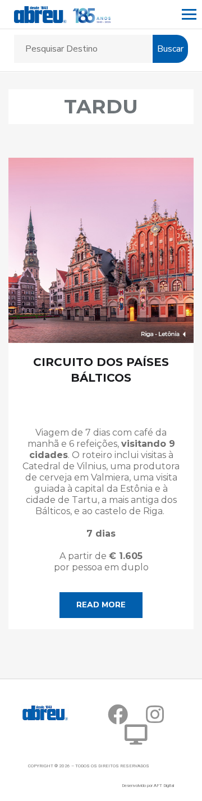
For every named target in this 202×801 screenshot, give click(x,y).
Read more (101, 604)
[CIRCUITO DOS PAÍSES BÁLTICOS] (101, 250)
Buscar (170, 49)
